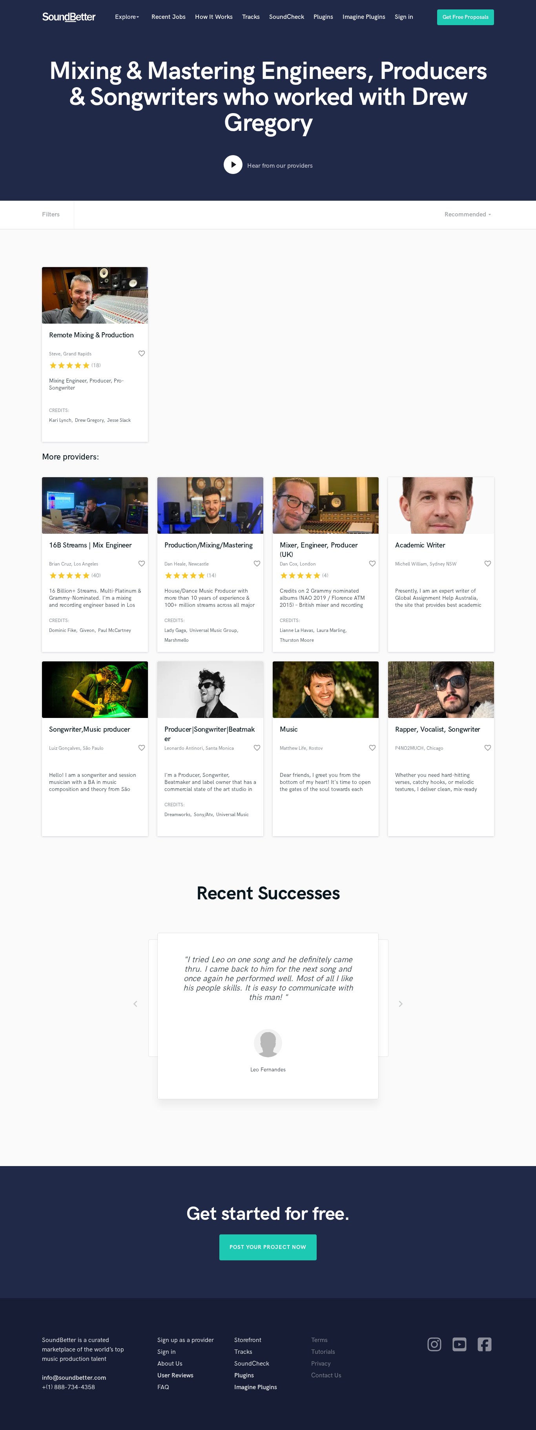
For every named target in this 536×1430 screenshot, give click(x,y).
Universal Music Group (213, 631)
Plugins (323, 17)
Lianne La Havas (296, 631)
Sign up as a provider (185, 1340)
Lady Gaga (175, 631)
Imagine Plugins (364, 17)
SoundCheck (286, 17)
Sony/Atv (203, 815)
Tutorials (323, 1352)
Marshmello (176, 640)
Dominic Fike (62, 631)
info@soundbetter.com (74, 1378)
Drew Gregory (89, 420)
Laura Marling (331, 631)
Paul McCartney (114, 631)
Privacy (321, 1364)
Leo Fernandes (268, 1069)
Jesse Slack (119, 420)
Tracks (251, 17)
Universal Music (232, 815)
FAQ (163, 1387)
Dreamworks (177, 815)
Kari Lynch (60, 420)
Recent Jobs (168, 17)
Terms (319, 1340)
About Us (169, 1364)
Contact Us (326, 1375)
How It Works (214, 17)
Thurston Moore (297, 640)
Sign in (404, 17)
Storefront (247, 1340)
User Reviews (175, 1375)
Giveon (87, 631)
